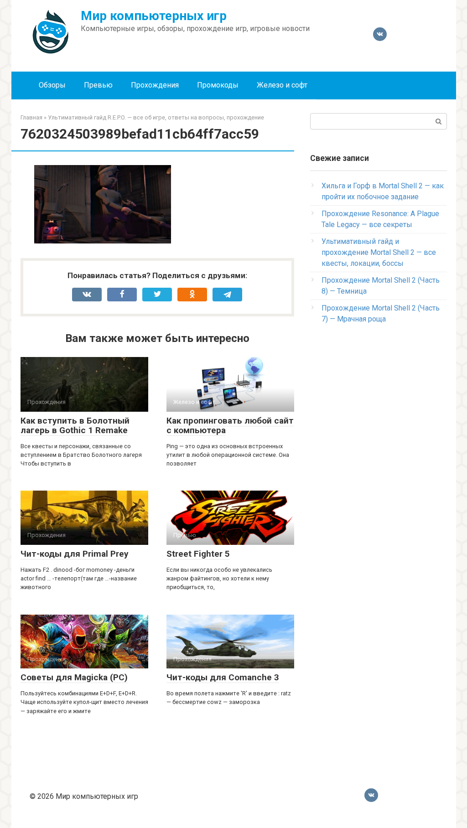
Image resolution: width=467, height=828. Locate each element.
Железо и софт (282, 85)
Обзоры (52, 85)
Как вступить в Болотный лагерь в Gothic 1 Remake (75, 425)
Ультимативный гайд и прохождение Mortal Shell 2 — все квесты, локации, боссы (379, 252)
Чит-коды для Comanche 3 (222, 677)
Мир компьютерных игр (154, 15)
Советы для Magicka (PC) (74, 677)
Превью (98, 85)
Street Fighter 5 (198, 554)
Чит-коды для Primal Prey (75, 554)
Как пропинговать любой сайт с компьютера (230, 425)
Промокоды (218, 85)
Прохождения (155, 85)
